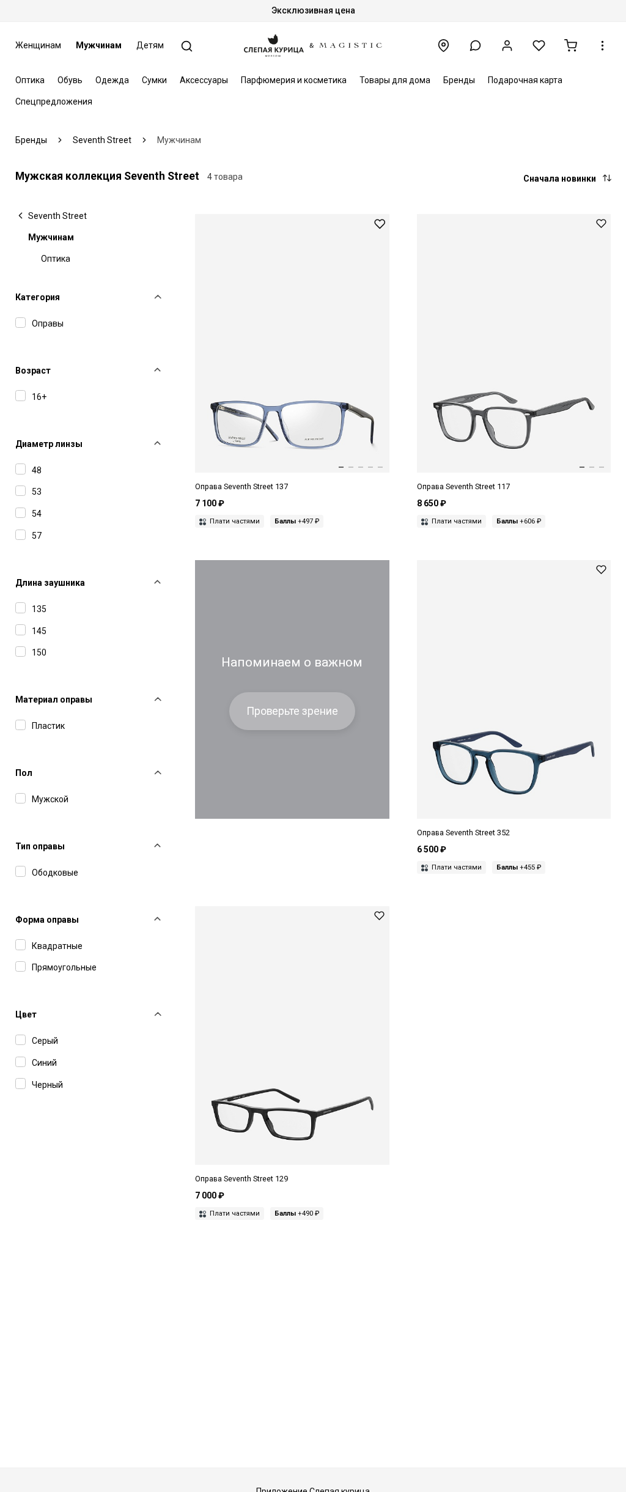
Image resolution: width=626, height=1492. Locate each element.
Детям (150, 45)
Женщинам (38, 45)
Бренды (459, 80)
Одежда (112, 80)
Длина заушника (50, 583)
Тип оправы (40, 846)
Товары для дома (394, 80)
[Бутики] (443, 46)
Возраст (33, 370)
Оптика (30, 80)
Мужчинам (99, 45)
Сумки (154, 80)
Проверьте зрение (292, 711)
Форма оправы (47, 920)
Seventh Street (57, 216)
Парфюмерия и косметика (294, 80)
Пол (23, 773)
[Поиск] (187, 46)
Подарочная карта (525, 80)
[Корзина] (571, 46)
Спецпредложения (53, 101)
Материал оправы (53, 699)
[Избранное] (539, 46)
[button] (475, 46)
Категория (37, 297)
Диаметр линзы (49, 444)
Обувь (70, 80)
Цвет (26, 1014)
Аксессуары (204, 80)
